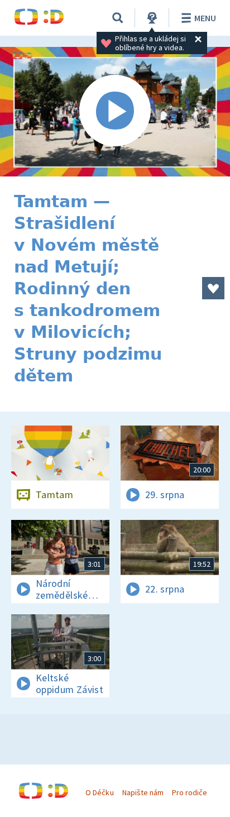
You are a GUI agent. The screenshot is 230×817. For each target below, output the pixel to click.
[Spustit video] (115, 111)
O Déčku (99, 792)
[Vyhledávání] (118, 18)
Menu (205, 17)
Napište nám (143, 792)
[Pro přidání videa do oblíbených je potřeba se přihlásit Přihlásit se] (213, 288)
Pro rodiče (189, 792)
